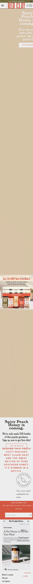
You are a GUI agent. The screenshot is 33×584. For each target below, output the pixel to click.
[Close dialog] (32, 276)
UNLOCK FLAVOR (16, 294)
